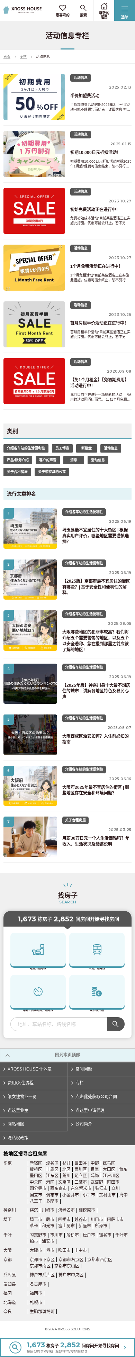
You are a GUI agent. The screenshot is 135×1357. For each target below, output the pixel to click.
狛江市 (101, 1188)
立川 (115, 1188)
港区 (50, 1182)
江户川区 (111, 1175)
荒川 (66, 1175)
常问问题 (83, 1069)
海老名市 (66, 1210)
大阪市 (36, 1250)
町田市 (113, 1182)
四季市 (64, 1219)
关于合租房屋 (17, 472)
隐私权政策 (18, 1138)
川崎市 (48, 1210)
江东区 (52, 1175)
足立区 (80, 1175)
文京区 (64, 1182)
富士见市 (66, 1225)
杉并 (66, 1163)
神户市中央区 (70, 1275)
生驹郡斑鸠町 (42, 1311)
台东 (123, 1169)
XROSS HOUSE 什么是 (30, 1069)
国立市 (36, 1195)
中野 (95, 1163)
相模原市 (87, 1210)
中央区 (36, 1182)
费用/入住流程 (21, 1083)
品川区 (80, 1169)
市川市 (56, 1235)
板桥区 (36, 1169)
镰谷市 (105, 1235)
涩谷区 (52, 1163)
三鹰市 (80, 1182)
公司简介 (83, 1124)
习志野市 (38, 1235)
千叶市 (121, 1235)
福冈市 (36, 1293)
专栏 (23, 56)
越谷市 (80, 1219)
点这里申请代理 (90, 1110)
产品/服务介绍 (18, 460)
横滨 (34, 1210)
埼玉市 (36, 1219)
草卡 (34, 1225)
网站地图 (16, 1124)
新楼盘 (86, 448)
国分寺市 (38, 1188)
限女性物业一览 (22, 1096)
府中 (123, 1195)
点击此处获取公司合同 (96, 1096)
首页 (6, 56)
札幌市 (36, 1302)
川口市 (97, 1219)
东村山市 (107, 1195)
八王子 (36, 1201)
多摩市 (52, 1201)
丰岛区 (52, 1169)
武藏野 (97, 1182)
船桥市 (72, 1235)
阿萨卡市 (115, 1219)
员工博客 (62, 448)
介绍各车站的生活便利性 (26, 448)
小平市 (89, 1195)
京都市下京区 (42, 1259)
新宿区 (36, 1163)
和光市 (48, 1225)
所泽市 (101, 1225)
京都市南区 (40, 1266)
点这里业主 (18, 1110)
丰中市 (80, 1250)
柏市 (34, 1241)
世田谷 (80, 1163)
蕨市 (50, 1219)
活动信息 (111, 448)
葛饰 (95, 1175)
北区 (66, 1169)
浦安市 (48, 1241)
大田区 (109, 1169)
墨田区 (36, 1175)
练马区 (109, 1163)
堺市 (50, 1250)
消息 (73, 460)
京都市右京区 (70, 1259)
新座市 (85, 1225)
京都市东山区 (66, 1266)
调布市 (52, 1195)
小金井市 (70, 1195)
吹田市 (64, 1250)
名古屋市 (38, 1284)
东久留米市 (81, 1188)
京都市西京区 (99, 1259)
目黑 (95, 1169)
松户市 (89, 1235)
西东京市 (58, 1188)
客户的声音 (47, 460)
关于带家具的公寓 (52, 472)
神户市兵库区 (42, 1275)
